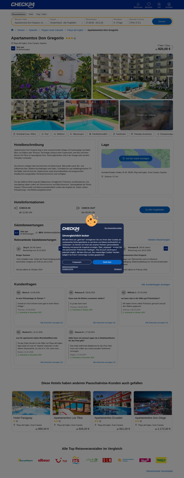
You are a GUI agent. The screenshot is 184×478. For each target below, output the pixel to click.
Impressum (118, 269)
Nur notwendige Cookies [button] (113, 228)
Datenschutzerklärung (70, 267)
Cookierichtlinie (67, 269)
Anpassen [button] (76, 262)
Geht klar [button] (107, 262)
